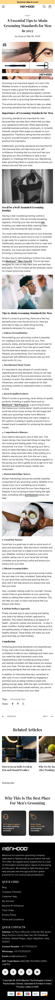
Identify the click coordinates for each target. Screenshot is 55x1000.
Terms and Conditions (13, 919)
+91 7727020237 (28, 946)
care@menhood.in (17, 956)
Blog (4, 887)
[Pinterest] (17, 704)
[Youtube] (37, 972)
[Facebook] (12, 704)
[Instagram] (21, 972)
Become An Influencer (13, 905)
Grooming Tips (17, 699)
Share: (5, 703)
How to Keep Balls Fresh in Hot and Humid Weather (17, 768)
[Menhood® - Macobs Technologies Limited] (27, 6)
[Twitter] (23, 704)
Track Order (8, 910)
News (27, 16)
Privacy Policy (9, 914)
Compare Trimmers (11, 891)
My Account (8, 901)
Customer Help (9, 896)
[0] (50, 7)
